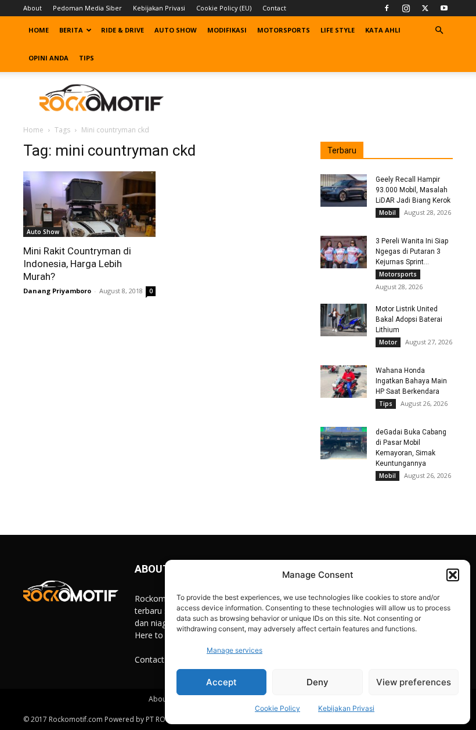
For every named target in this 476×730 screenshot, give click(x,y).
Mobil (387, 212)
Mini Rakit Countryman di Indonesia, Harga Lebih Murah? (77, 263)
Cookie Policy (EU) (223, 7)
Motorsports (283, 30)
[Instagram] (405, 8)
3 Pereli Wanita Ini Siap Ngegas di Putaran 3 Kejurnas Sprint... (412, 251)
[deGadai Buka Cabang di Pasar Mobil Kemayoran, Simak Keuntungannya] (343, 443)
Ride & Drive (122, 30)
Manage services (234, 650)
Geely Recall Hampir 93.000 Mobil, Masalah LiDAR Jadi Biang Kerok (413, 189)
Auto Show (175, 30)
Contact (274, 7)
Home (38, 30)
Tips (86, 57)
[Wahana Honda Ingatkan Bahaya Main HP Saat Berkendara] (343, 381)
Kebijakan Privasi (346, 708)
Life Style (337, 30)
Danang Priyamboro (57, 290)
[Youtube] (444, 8)
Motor (388, 342)
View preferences (413, 682)
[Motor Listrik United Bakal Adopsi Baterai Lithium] (343, 320)
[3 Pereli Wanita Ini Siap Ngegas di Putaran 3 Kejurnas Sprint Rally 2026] (343, 252)
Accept (221, 682)
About (32, 7)
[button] (453, 575)
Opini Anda (48, 57)
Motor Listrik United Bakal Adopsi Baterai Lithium (409, 319)
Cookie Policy (277, 708)
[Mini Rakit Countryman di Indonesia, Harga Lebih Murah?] (89, 204)
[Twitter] (425, 8)
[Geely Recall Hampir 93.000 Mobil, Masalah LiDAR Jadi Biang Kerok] (343, 190)
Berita (71, 30)
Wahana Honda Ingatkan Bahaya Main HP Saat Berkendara (411, 380)
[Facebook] (386, 8)
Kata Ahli (383, 30)
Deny (317, 682)
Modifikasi (227, 30)
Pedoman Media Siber (87, 7)
